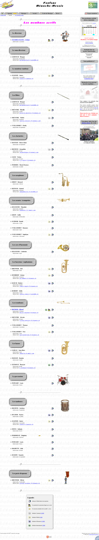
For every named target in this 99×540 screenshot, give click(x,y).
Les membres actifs (19, 15)
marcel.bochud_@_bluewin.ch (28, 312)
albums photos (86, 123)
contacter (94, 115)
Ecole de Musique (47, 13)
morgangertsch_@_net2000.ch (28, 60)
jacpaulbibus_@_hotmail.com (28, 152)
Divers (58, 13)
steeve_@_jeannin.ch (26, 78)
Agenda (10, 13)
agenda (94, 23)
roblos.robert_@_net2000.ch (28, 294)
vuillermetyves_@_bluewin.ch (29, 335)
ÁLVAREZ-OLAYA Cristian (21, 40)
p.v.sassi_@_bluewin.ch (27, 160)
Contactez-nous (88, 78)
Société (34, 13)
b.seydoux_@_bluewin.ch (27, 368)
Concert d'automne (89, 42)
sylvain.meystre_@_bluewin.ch (29, 320)
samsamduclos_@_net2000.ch (28, 191)
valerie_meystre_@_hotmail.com (30, 121)
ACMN (42, 513)
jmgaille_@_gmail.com (26, 353)
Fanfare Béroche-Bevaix (94, 534)
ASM (41, 517)
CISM (43, 525)
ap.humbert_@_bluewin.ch (27, 278)
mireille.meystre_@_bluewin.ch (30, 113)
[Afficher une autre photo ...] (94, 125)
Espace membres (92, 13)
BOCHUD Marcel (17, 309)
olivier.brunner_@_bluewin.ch (29, 483)
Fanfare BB (3, 15)
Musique (24, 13)
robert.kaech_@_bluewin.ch (28, 286)
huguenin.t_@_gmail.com (27, 210)
